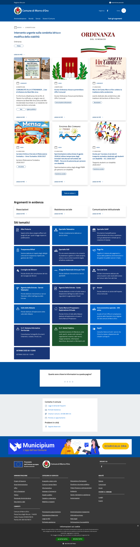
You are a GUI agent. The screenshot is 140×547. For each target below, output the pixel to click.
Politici (16, 495)
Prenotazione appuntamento (51, 512)
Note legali (73, 519)
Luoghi (101, 497)
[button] (70, 543)
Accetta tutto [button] (62, 539)
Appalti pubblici (47, 495)
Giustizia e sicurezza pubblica (79, 484)
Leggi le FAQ (46, 519)
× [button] (138, 526)
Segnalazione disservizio (50, 515)
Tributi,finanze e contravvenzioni (81, 488)
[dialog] (70, 535)
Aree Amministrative (21, 484)
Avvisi (19, 27)
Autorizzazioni (75, 498)
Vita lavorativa (47, 488)
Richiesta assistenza (48, 522)
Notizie (101, 481)
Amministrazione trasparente (79, 512)
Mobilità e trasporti (48, 502)
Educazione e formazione (78, 481)
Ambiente (73, 491)
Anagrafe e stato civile (49, 481)
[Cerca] (123, 10)
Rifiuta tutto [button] (77, 539)
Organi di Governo (20, 481)
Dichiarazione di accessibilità (79, 522)
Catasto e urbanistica (49, 498)
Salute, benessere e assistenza (80, 495)
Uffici (15, 488)
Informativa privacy (76, 515)
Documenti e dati (19, 502)
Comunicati (23, 83)
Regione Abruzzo (19, 2)
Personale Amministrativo (22, 498)
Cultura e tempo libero (49, 484)
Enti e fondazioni (19, 491)
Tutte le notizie (69, 193)
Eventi (101, 501)
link (88, 535)
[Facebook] (107, 10)
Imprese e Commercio (49, 491)
